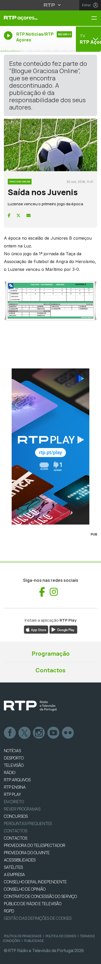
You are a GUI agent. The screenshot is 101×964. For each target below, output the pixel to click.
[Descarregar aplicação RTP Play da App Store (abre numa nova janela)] (36, 629)
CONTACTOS (15, 838)
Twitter (24, 733)
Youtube (53, 733)
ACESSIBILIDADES (19, 860)
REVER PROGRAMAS (22, 809)
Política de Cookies (61, 936)
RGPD (9, 911)
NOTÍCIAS (12, 751)
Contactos (50, 670)
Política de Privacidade (23, 936)
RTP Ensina (15, 787)
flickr (68, 733)
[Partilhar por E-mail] (28, 215)
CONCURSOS (16, 816)
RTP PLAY (12, 794)
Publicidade (34, 941)
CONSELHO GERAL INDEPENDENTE (35, 882)
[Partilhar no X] (18, 215)
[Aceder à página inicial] (33, 18)
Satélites (13, 867)
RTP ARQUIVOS (17, 780)
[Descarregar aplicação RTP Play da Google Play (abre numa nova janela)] (63, 629)
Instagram (39, 733)
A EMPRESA (14, 874)
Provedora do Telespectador (34, 845)
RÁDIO (9, 772)
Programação (51, 653)
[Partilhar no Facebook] (9, 215)
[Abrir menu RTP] (51, 5)
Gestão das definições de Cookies (37, 918)
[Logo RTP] (30, 706)
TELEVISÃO (14, 765)
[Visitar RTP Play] (50, 446)
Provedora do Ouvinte (27, 853)
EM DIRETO (14, 802)
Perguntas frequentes (28, 823)
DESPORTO (14, 758)
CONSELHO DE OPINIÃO (25, 889)
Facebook (10, 733)
